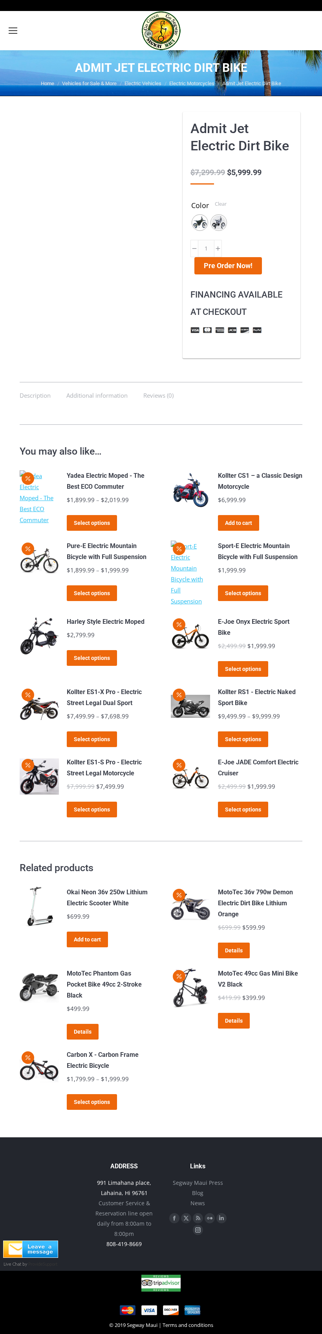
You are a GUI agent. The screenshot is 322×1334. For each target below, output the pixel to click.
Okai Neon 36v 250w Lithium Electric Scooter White (107, 897)
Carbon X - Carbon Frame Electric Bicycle (103, 1060)
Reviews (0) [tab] (158, 395)
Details (234, 950)
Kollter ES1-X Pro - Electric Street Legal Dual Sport (104, 697)
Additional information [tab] (97, 395)
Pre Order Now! (228, 265)
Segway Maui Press (198, 1182)
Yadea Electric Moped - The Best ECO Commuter (106, 481)
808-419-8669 (124, 1244)
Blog (197, 1193)
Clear (221, 203)
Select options (92, 523)
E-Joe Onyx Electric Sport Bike (253, 627)
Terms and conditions (188, 1325)
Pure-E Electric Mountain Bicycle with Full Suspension (106, 551)
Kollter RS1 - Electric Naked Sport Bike (257, 697)
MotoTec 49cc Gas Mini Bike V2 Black (258, 979)
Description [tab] (35, 395)
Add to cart (238, 523)
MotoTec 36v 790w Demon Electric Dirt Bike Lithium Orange (255, 903)
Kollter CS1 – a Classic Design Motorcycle (260, 481)
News (197, 1203)
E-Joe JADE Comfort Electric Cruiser (258, 767)
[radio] (200, 222)
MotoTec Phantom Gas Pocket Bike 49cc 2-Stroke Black (104, 984)
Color (200, 205)
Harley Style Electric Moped (106, 621)
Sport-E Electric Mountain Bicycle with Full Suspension (258, 551)
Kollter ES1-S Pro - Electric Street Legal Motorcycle (104, 767)
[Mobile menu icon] (13, 31)
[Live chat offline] (30, 1255)
